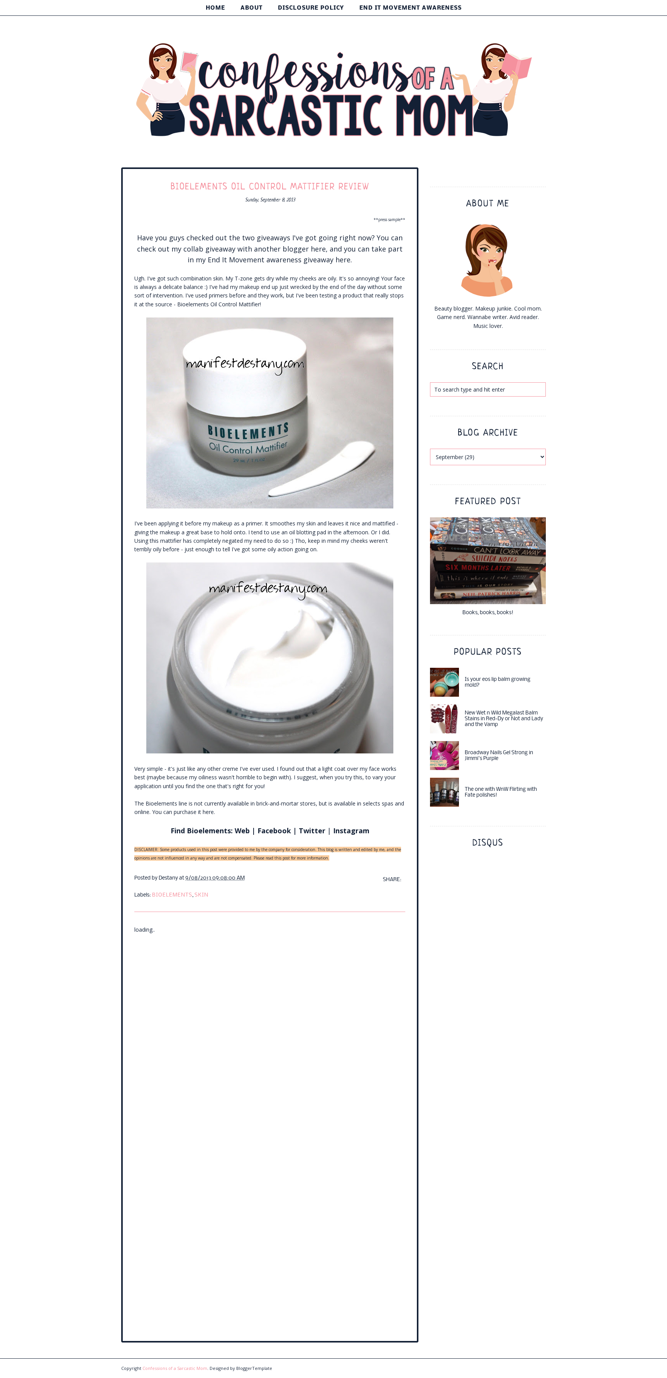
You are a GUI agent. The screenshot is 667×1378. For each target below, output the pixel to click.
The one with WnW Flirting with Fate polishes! (501, 792)
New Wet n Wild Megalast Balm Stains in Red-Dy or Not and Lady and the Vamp (504, 719)
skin (201, 895)
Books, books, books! (487, 613)
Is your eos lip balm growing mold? (497, 682)
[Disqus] (269, 1030)
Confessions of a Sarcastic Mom (174, 1368)
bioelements (172, 895)
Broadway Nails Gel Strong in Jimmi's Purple (499, 756)
